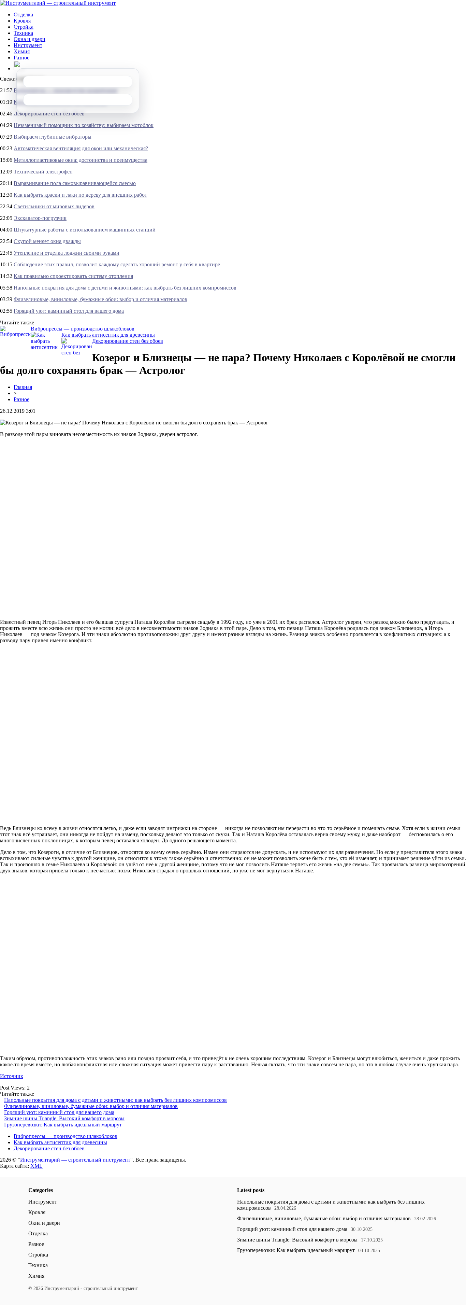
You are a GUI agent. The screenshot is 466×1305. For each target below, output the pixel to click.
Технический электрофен (43, 171)
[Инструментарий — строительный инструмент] (58, 3)
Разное (21, 57)
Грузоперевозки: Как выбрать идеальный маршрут (63, 1124)
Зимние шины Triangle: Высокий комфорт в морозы (64, 1118)
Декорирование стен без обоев (49, 113)
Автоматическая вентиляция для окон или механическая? (81, 148)
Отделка (23, 14)
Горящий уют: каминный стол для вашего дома (69, 311)
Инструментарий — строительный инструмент (75, 1160)
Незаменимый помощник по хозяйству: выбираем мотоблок (84, 125)
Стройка (23, 27)
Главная (23, 387)
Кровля (22, 21)
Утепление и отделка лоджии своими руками (66, 253)
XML (36, 1166)
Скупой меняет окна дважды (47, 241)
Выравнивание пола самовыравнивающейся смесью (75, 183)
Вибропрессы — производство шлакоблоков (82, 329)
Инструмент (28, 45)
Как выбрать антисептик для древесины (108, 335)
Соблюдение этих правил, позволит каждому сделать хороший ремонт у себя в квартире (117, 264)
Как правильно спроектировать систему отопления (73, 276)
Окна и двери (29, 39)
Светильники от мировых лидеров (54, 206)
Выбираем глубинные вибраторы (52, 137)
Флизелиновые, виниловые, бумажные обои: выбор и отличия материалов (100, 299)
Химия (22, 51)
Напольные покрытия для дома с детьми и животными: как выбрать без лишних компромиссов (125, 288)
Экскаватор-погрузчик (40, 218)
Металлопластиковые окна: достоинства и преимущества (80, 160)
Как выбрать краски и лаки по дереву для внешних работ (80, 195)
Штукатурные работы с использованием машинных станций (85, 230)
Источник (11, 1076)
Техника (23, 33)
